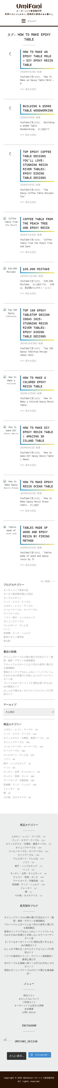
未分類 (7, 641)
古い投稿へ (47, 581)
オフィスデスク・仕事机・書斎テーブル (24, 738)
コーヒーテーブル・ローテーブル (20, 609)
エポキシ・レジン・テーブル (18, 605)
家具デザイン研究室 (14, 637)
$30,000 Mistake (36, 269)
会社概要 (29, 1009)
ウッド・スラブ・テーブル (17, 601)
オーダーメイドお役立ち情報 (29, 1005)
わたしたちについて (29, 998)
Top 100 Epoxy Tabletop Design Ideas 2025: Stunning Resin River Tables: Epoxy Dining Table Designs (36, 323)
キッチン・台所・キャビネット (19, 771)
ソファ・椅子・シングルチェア (19, 617)
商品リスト (29, 995)
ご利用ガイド (29, 1002)
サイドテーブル (11, 613)
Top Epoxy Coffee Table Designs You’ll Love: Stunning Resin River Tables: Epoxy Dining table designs (37, 164)
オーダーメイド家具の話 (16, 590)
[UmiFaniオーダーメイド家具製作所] (29, 9)
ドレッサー (9, 788)
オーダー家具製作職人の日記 (18, 594)
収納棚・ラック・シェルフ (17, 633)
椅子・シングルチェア (15, 763)
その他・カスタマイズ (15, 797)
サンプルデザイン (13, 598)
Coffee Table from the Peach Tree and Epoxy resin (38, 223)
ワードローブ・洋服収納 (16, 780)
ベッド (7, 629)
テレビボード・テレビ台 (16, 625)
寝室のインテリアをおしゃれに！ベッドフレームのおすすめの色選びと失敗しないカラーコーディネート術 (28, 675)
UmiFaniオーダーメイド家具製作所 (38, 1078)
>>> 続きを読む (28, 89)
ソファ (7, 759)
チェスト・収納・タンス (16, 776)
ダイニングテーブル (14, 621)
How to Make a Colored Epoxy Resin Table (34, 382)
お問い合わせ (29, 1012)
